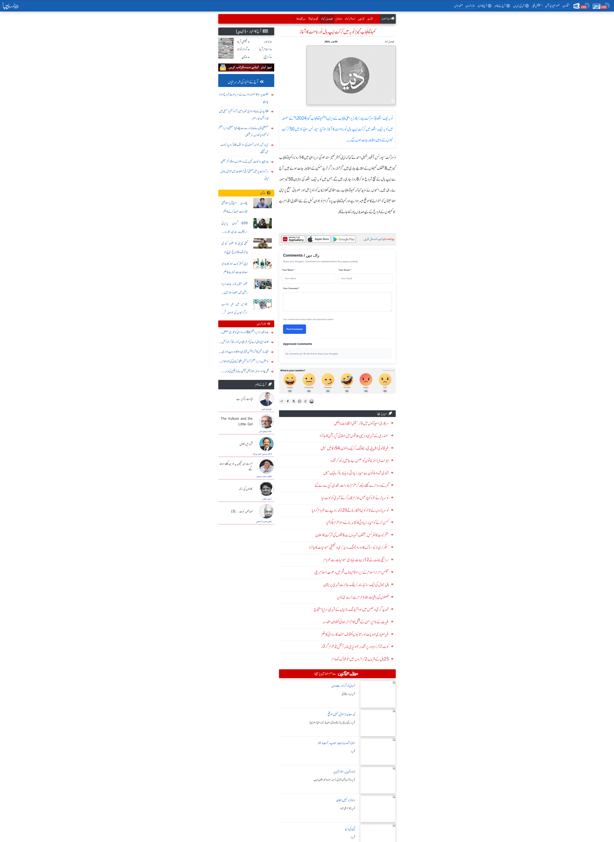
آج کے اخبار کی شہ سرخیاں (243, 81)
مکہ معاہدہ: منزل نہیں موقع (341, 714)
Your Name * (288, 270)
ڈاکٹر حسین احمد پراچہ (262, 454)
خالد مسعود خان (265, 431)
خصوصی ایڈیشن (552, 6)
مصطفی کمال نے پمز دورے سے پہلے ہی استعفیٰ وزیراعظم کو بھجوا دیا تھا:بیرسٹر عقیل (243, 131)
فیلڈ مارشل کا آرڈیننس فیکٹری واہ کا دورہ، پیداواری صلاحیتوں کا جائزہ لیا (245, 352)
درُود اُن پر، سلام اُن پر (344, 771)
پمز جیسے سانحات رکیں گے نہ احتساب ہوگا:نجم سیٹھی (245, 161)
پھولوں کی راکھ (246, 489)
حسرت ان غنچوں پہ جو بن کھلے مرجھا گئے (236, 466)
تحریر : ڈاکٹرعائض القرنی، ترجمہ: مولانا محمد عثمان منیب (334, 780)
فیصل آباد (326, 18)
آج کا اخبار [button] (482, 6)
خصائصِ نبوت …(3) (242, 512)
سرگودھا (301, 18)
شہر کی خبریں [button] (519, 6)
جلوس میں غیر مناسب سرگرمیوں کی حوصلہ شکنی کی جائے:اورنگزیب (234, 312)
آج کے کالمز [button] (500, 6)
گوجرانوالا (313, 18)
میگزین (566, 6)
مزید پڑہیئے (382, 414)
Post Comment (295, 329)
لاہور (370, 18)
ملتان (338, 18)
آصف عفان (267, 499)
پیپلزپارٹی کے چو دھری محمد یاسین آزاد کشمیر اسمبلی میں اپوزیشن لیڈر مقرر (244, 114)
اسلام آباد (350, 18)
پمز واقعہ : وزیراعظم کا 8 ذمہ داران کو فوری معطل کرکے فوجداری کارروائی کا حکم (245, 333)
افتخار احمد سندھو (264, 476)
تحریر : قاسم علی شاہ (347, 808)
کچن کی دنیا (350, 829)
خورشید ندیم (267, 409)
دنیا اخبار (386, 19)
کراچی (361, 18)
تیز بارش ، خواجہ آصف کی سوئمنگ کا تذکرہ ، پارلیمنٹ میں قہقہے (244, 148)
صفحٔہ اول (459, 6)
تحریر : (353, 751)
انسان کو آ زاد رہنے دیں (343, 686)
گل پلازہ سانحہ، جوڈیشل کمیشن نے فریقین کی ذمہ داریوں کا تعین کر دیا (246, 372)
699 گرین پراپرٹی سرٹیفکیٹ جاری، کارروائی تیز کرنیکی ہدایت (234, 231)
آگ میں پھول (246, 444)
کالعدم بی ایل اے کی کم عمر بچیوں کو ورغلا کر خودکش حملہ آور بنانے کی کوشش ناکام (245, 342)
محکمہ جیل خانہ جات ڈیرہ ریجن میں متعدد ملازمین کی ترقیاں (234, 292)
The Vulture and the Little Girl (237, 422)
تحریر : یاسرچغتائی (348, 694)
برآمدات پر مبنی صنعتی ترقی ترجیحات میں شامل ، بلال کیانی (244, 174)
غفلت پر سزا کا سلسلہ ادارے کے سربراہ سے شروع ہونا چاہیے (244, 97)
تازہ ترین (470, 6)
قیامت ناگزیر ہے (244, 399)
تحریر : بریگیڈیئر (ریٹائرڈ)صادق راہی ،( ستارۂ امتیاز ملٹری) (332, 722)
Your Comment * (291, 288)
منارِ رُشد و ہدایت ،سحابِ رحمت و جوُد (336, 743)
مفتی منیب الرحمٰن (264, 521)
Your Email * (345, 270)
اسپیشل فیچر (537, 6)
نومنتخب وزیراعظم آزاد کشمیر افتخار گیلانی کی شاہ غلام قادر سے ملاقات (245, 362)
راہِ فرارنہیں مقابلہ (345, 800)
